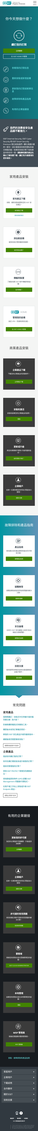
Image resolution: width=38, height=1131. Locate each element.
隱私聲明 (19, 1118)
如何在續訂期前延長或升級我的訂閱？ (18, 761)
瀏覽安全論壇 (19, 638)
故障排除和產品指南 (21, 99)
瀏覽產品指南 (19, 559)
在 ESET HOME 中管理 (19, 56)
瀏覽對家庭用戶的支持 (12, 745)
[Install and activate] (18, 407)
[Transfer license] (18, 275)
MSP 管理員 (19, 1044)
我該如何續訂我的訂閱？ (13, 756)
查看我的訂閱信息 (20, 68)
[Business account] (18, 483)
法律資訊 (26, 1118)
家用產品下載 (19, 210)
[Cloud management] (18, 951)
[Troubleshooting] (18, 584)
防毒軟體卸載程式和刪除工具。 (15, 724)
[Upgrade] (18, 444)
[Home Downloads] (18, 196)
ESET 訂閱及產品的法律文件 (19, 1121)
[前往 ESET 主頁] (14, 3)
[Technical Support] (18, 663)
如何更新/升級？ (19, 458)
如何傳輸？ (19, 290)
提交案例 (19, 678)
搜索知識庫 (19, 598)
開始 (19, 419)
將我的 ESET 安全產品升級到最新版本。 (19, 734)
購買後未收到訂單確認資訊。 (14, 729)
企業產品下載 (19, 382)
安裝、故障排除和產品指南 (19, 1058)
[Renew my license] (18, 835)
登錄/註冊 (19, 498)
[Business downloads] (18, 367)
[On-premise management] (18, 990)
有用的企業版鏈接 (20, 109)
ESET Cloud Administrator (19, 965)
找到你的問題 (19, 925)
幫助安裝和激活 (19, 215)
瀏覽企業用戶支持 (10, 795)
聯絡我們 (12, 1118)
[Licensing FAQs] (18, 911)
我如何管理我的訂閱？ (12, 766)
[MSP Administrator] (18, 1030)
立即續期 (19, 51)
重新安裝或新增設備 (21, 78)
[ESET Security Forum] (18, 624)
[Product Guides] (18, 544)
